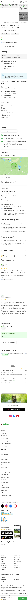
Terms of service (5, 438)
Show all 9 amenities (8, 121)
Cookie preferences (6, 443)
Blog (2, 464)
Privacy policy (4, 441)
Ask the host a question (9, 342)
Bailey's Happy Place (7, 370)
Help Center (4, 446)
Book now (22, 598)
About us (3, 433)
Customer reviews (5, 462)
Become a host (4, 459)
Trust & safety (4, 435)
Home (2, 451)
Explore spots (4, 454)
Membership (4, 457)
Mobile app (4, 467)
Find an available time (8, 46)
